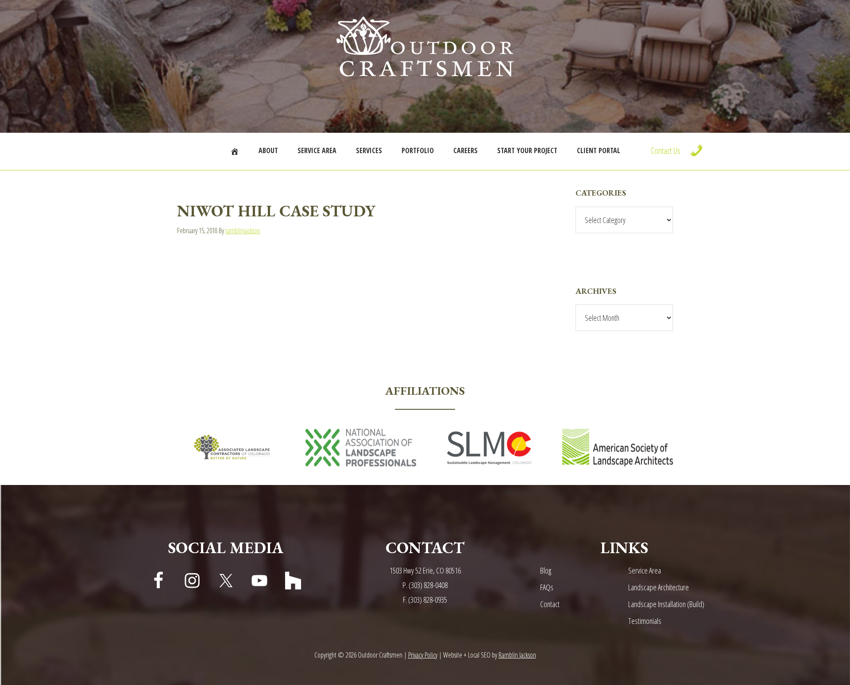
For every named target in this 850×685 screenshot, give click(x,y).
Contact (550, 604)
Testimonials (644, 621)
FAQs (546, 587)
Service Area (644, 570)
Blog (545, 570)
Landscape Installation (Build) (666, 604)
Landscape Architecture (658, 587)
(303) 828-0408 (428, 585)
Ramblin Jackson (517, 655)
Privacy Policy (422, 655)
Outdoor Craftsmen (425, 46)
